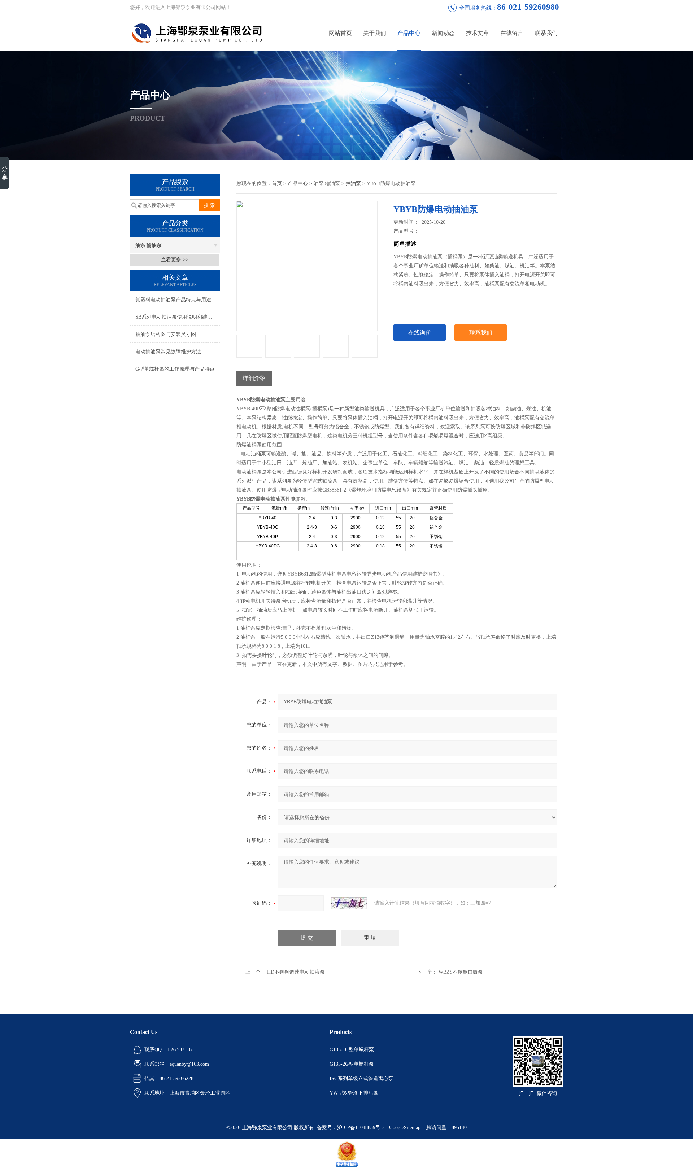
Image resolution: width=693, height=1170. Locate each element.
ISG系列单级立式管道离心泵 (361, 1078)
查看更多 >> (174, 259)
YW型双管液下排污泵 (354, 1093)
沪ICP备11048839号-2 (361, 1127)
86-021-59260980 (528, 7)
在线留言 (511, 33)
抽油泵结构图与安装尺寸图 (165, 334)
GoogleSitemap (404, 1127)
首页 (277, 183)
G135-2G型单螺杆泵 (352, 1064)
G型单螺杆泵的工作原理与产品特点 (175, 369)
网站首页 (340, 33)
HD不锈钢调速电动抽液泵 (296, 972)
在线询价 (419, 332)
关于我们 (374, 33)
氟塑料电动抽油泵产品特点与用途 (173, 299)
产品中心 (408, 33)
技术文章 (477, 33)
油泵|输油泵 (148, 245)
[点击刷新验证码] (349, 903)
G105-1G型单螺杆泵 (352, 1049)
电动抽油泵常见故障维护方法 (168, 351)
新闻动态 (443, 33)
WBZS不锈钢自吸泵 (461, 972)
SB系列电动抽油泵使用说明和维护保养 (177, 317)
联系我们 (546, 33)
